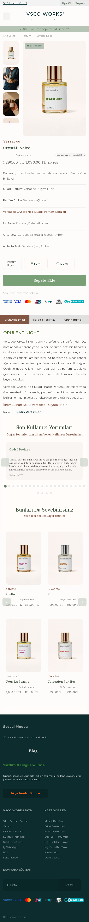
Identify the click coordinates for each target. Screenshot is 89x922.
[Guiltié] (23, 558)
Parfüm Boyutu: (12, 263)
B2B (5, 852)
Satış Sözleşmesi (13, 841)
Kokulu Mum (52, 852)
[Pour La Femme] (23, 645)
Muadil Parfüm (53, 821)
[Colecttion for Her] (65, 645)
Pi (49, 594)
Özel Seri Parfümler (56, 836)
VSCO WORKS (44, 14)
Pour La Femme (17, 681)
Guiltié (11, 594)
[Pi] (65, 558)
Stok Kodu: (10, 293)
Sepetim (81, 3)
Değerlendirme (23, 155)
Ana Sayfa (9, 35)
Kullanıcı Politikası (14, 836)
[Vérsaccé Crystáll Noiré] (11, 53)
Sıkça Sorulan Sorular (25, 793)
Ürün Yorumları (73, 319)
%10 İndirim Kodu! (15, 3)
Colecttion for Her (61, 681)
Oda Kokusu (51, 857)
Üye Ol (66, 3)
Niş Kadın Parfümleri (56, 847)
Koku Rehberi (11, 857)
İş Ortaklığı (10, 847)
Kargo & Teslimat (44, 319)
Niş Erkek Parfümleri (56, 841)
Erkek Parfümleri (54, 826)
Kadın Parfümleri (28, 412)
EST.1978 (46, 19)
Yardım (7, 826)
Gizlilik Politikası (13, 831)
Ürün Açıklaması (15, 319)
